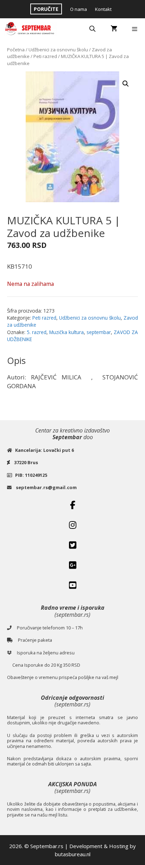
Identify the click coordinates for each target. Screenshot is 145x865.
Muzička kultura (66, 332)
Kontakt (103, 9)
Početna (16, 49)
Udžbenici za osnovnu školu (58, 49)
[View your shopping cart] (113, 28)
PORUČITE (46, 9)
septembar (99, 332)
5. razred (36, 332)
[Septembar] (30, 28)
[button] (125, 83)
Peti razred (45, 56)
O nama (78, 9)
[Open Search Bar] (92, 28)
